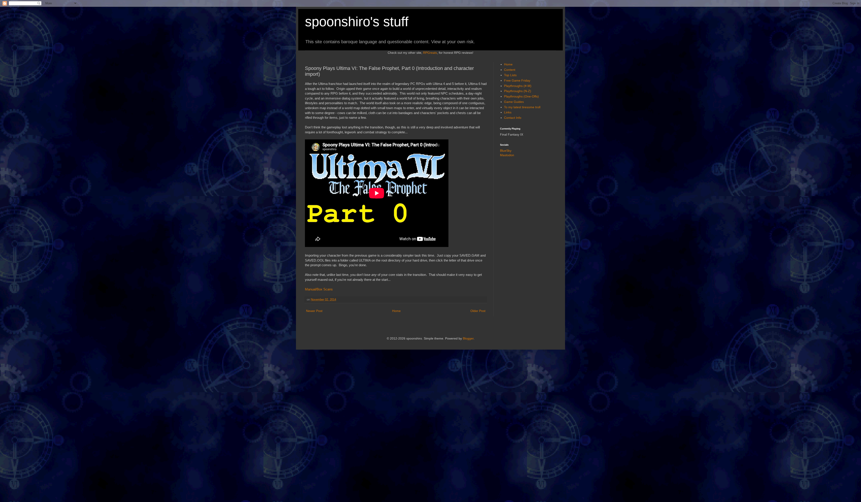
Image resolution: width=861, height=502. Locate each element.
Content (509, 69)
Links (507, 112)
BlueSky (505, 150)
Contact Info (512, 117)
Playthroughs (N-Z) (517, 91)
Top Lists (510, 75)
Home (396, 311)
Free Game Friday (517, 80)
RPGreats (430, 52)
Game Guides (514, 102)
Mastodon (507, 155)
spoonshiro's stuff (357, 21)
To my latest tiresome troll (522, 107)
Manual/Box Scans (319, 289)
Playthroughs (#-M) (517, 86)
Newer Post (314, 311)
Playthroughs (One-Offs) (521, 96)
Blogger (468, 338)
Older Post (477, 311)
